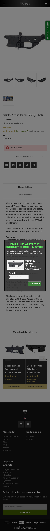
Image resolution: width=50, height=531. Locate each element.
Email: (12, 273)
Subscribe (35, 283)
